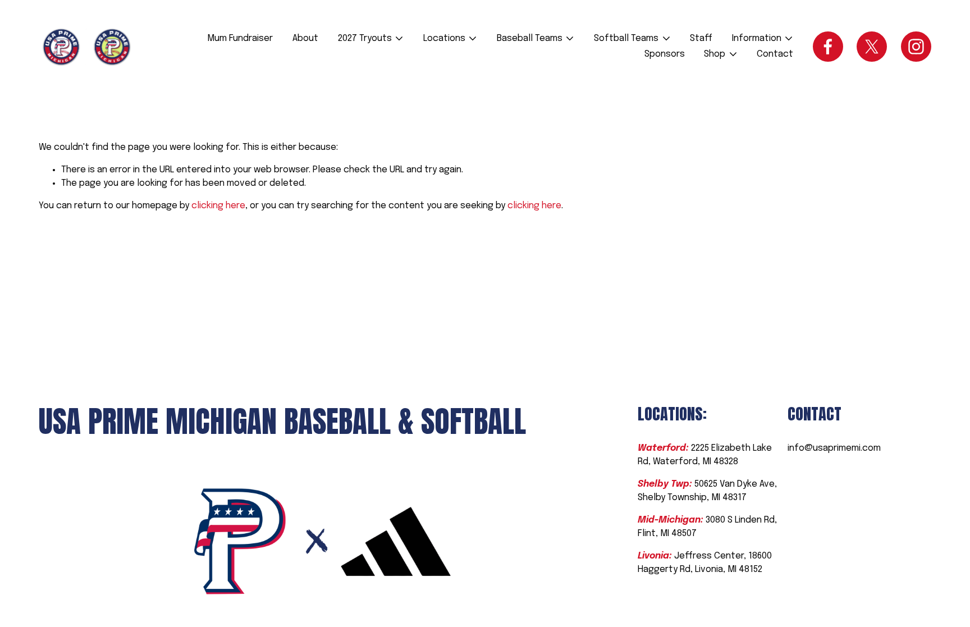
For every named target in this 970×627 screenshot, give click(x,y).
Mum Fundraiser (240, 38)
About (305, 38)
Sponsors (664, 54)
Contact (775, 54)
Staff (701, 38)
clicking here (218, 205)
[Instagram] (916, 46)
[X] (872, 46)
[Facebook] (828, 46)
